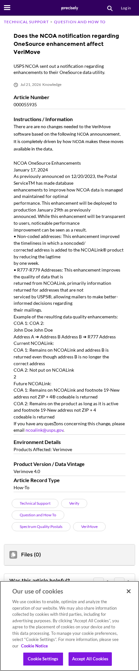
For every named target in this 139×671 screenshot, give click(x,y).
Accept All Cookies (90, 658)
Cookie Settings (43, 658)
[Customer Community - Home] (69, 8)
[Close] (129, 591)
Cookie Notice (34, 645)
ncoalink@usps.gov (44, 430)
